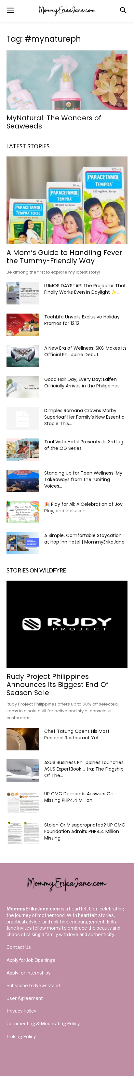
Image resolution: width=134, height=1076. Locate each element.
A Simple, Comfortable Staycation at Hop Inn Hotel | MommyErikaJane (84, 538)
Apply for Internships (29, 972)
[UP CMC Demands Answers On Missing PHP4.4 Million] (23, 801)
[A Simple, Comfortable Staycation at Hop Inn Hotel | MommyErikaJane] (23, 543)
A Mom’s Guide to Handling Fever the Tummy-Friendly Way (64, 256)
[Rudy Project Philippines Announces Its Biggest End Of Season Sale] (67, 624)
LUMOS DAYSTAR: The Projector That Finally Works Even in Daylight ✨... (85, 288)
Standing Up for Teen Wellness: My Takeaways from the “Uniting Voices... (83, 479)
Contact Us (19, 947)
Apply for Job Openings (31, 960)
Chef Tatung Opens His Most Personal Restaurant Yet (77, 734)
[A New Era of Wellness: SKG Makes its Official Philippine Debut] (23, 356)
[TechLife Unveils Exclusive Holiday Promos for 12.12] (23, 325)
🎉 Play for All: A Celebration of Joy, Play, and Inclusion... (84, 507)
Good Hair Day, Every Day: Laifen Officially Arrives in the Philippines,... (84, 382)
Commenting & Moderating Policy (43, 1023)
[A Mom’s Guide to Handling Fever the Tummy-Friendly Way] (67, 200)
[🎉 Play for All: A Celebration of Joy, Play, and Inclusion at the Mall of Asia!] (23, 512)
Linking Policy (21, 1036)
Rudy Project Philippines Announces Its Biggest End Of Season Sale (58, 684)
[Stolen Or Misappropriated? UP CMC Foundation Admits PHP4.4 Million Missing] (23, 833)
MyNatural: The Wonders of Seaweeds (54, 122)
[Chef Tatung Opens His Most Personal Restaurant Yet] (23, 739)
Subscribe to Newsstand (33, 985)
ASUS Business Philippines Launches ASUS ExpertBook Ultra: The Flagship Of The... (84, 769)
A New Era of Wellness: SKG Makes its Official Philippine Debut (85, 351)
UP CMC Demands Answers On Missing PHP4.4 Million (79, 796)
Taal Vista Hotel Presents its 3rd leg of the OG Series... (83, 444)
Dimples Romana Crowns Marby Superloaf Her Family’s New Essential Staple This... (85, 417)
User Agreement (25, 998)
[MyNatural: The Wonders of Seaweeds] (67, 80)
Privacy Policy (21, 1011)
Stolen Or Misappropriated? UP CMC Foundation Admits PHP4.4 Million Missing (84, 831)
